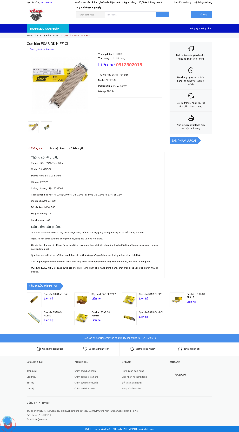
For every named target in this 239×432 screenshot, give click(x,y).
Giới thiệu (31, 377)
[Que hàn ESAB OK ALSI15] (177, 300)
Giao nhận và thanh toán (134, 377)
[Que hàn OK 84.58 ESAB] (34, 300)
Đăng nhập (206, 28)
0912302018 (46, 2)
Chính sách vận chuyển (86, 382)
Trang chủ (32, 371)
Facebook (180, 374)
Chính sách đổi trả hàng (86, 377)
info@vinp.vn (40, 419)
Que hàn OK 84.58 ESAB (56, 294)
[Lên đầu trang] (233, 411)
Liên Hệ (30, 388)
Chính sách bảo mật (84, 388)
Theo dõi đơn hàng (182, 2)
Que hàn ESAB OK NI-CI (151, 312)
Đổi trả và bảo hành (132, 382)
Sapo (151, 429)
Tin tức (30, 382)
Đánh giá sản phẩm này (41, 49)
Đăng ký (194, 28)
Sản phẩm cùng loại (44, 286)
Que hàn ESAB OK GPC (150, 294)
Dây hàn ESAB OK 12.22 (104, 294)
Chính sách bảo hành (85, 371)
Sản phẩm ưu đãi (183, 140)
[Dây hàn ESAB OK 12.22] (81, 300)
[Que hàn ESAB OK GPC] (129, 300)
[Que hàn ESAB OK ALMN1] (81, 318)
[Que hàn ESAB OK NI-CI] (129, 318)
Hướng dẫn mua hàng (133, 371)
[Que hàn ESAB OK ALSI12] (34, 318)
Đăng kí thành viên (131, 388)
